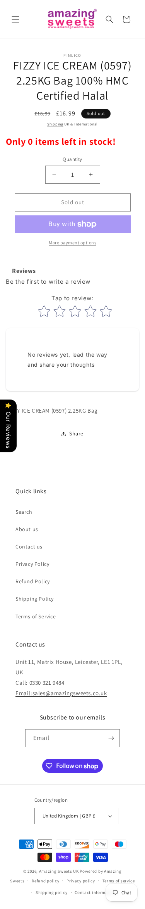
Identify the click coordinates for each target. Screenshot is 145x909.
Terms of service (118, 881)
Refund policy (45, 881)
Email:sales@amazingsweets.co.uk (61, 693)
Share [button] (76, 433)
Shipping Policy (34, 598)
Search (23, 511)
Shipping (55, 124)
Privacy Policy (32, 563)
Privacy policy (81, 881)
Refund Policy (32, 581)
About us (26, 529)
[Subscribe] (110, 738)
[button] (15, 19)
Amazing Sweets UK (59, 871)
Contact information (95, 892)
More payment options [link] (72, 242)
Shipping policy (52, 892)
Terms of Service (35, 616)
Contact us (29, 546)
